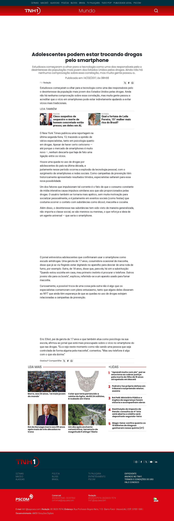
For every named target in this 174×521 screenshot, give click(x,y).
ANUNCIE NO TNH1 (133, 476)
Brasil (82, 2)
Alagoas (54, 2)
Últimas (35, 2)
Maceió (44, 2)
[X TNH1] (146, 461)
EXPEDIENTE (130, 473)
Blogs (74, 2)
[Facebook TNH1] (141, 461)
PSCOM (91, 479)
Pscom (137, 2)
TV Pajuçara (93, 2)
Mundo (87, 10)
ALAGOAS (20, 479)
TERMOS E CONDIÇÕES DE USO (139, 479)
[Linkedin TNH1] (156, 461)
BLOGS (55, 476)
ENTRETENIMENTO (96, 476)
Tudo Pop (107, 2)
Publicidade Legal (123, 2)
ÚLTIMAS (20, 473)
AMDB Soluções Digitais (43, 513)
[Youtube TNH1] (151, 461)
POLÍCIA (56, 473)
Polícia (65, 2)
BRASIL (55, 479)
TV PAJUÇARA (94, 473)
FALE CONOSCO (132, 482)
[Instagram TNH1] (136, 461)
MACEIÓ (19, 476)
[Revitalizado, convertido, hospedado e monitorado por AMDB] (155, 499)
